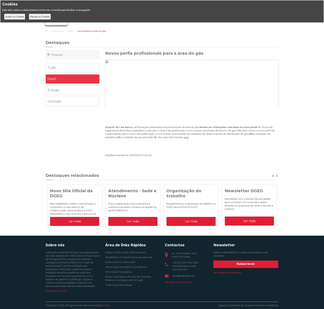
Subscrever (246, 264)
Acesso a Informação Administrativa (125, 252)
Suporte (222, 305)
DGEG (106, 305)
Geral (70, 31)
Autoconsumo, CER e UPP (120, 262)
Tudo (52, 67)
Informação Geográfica (118, 271)
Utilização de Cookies (241, 305)
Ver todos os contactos (178, 282)
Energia (53, 90)
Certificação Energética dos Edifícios (126, 267)
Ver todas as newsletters (227, 272)
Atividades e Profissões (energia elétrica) (128, 257)
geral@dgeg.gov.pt (183, 275)
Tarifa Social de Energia (118, 285)
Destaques (57, 31)
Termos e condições (266, 305)
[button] (273, 175)
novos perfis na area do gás (91, 31)
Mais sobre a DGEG (56, 291)
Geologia (54, 101)
